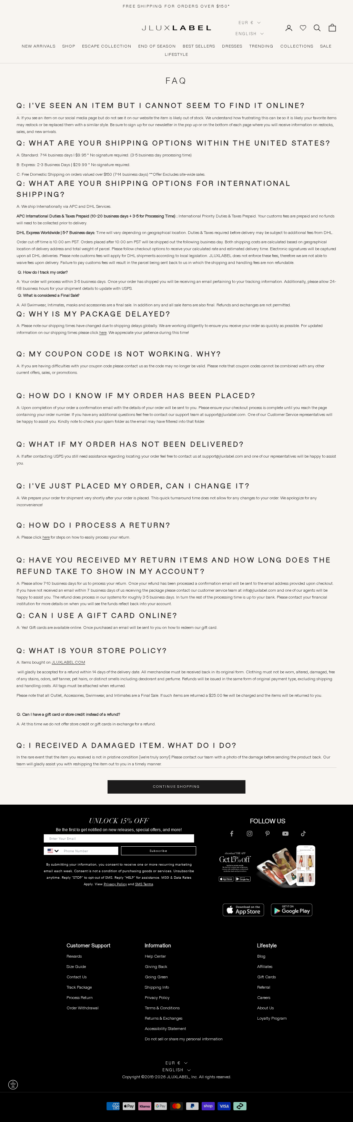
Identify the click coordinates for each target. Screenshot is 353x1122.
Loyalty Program (272, 1018)
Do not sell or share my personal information (184, 1038)
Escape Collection (106, 46)
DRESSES (232, 46)
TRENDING (261, 46)
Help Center (155, 956)
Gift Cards (266, 976)
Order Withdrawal (83, 1007)
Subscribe (158, 851)
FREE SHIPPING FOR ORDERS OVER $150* (176, 6)
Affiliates (264, 966)
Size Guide (76, 966)
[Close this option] (13, 1085)
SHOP (68, 46)
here (46, 537)
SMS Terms (144, 884)
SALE (326, 46)
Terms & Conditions (162, 1007)
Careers (263, 997)
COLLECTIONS (296, 46)
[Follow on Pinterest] (267, 833)
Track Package (79, 987)
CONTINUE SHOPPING (176, 786)
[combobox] (52, 851)
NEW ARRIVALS (39, 46)
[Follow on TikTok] (303, 833)
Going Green (156, 976)
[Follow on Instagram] (249, 833)
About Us (265, 1007)
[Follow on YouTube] (285, 833)
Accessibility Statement (165, 1028)
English (246, 33)
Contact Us (77, 976)
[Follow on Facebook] (231, 833)
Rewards (74, 956)
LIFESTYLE (176, 54)
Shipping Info (157, 987)
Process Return (80, 997)
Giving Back (156, 966)
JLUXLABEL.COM (68, 662)
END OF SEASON (157, 46)
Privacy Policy (115, 884)
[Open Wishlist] (303, 28)
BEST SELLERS (199, 46)
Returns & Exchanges (163, 1018)
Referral (263, 987)
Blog (261, 956)
